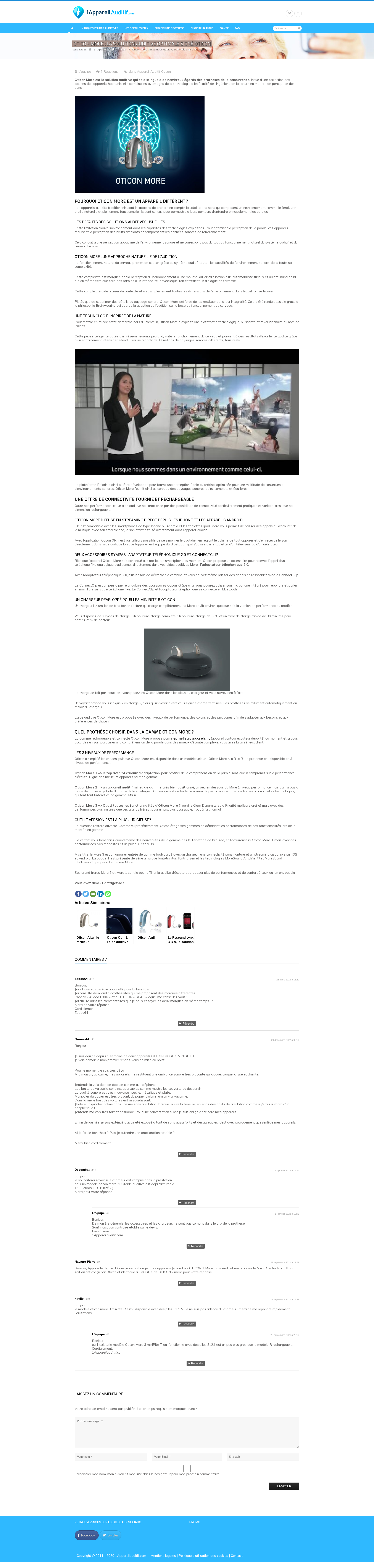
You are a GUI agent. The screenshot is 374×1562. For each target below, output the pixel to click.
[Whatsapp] (108, 891)
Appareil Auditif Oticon (111, 49)
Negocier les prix (136, 28)
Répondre (188, 1023)
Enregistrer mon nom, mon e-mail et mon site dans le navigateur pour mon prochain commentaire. (147, 1474)
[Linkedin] (100, 891)
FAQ (237, 28)
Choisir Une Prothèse (169, 28)
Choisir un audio (202, 28)
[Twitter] (85, 891)
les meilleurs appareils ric (191, 738)
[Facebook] (78, 891)
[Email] (93, 891)
